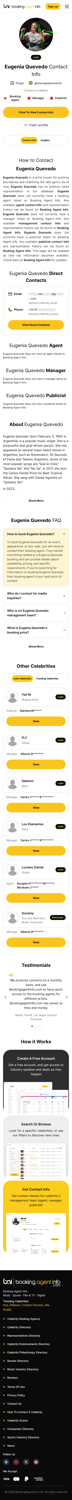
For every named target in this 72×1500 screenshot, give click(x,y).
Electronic (57, 917)
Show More (36, 500)
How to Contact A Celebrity (24, 1412)
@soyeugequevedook (48, 83)
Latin (36, 57)
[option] (36, 997)
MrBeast (15, 1305)
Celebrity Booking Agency (23, 1318)
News (11, 1445)
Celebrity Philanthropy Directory (27, 1352)
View (36, 721)
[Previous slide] (5, 997)
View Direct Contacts (36, 324)
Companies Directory (20, 1428)
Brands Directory (18, 1360)
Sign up (53, 6)
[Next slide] (66, 997)
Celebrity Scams (17, 1420)
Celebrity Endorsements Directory (28, 1344)
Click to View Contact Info (36, 112)
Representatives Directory (23, 1335)
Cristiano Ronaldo (32, 1305)
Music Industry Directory (23, 1369)
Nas (5, 1305)
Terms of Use (16, 1386)
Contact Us (14, 1403)
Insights (45, 140)
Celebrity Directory (19, 1327)
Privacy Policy (16, 1395)
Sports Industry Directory (23, 1437)
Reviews (12, 1377)
